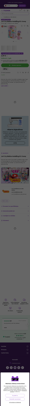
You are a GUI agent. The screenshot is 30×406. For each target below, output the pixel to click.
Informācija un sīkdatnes (15, 402)
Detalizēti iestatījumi (15, 399)
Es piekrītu (15, 395)
